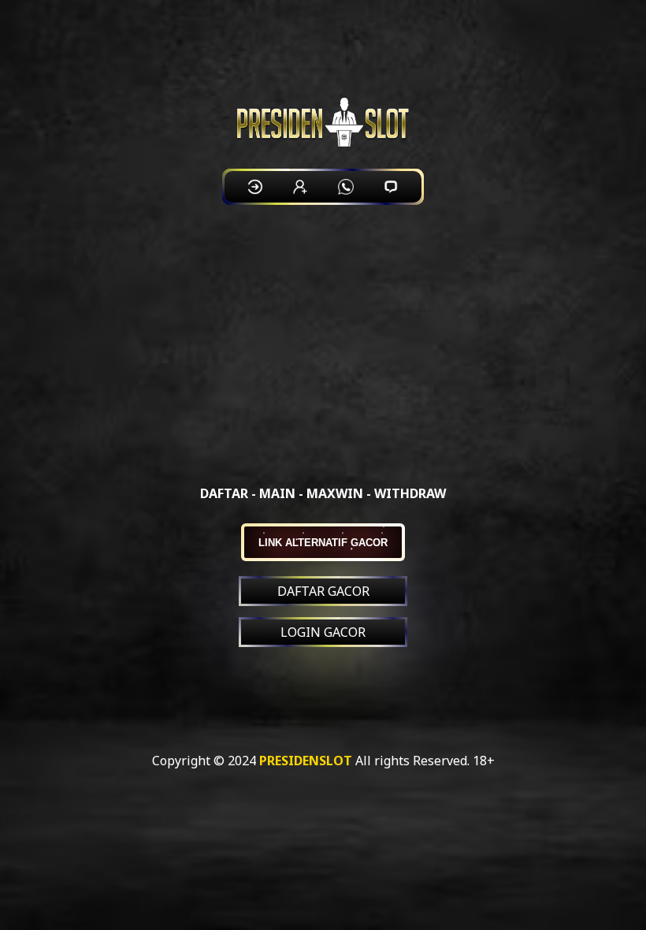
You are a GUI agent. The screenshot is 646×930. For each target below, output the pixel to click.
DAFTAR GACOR (323, 591)
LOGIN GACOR (323, 632)
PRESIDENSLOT (305, 760)
